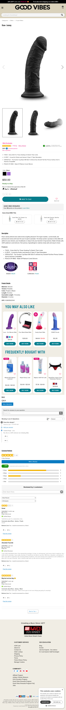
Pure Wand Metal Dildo (25, 332)
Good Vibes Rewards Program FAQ (24, 683)
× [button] (62, 689)
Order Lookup (18, 652)
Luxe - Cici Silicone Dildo (10, 332)
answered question (12, 148)
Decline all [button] (57, 702)
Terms (16, 658)
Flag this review (7, 533)
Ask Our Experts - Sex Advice (48, 650)
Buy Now (10, 344)
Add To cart (26, 199)
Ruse (37, 274)
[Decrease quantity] (3, 194)
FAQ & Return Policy (20, 660)
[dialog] (51, 698)
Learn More (26, 208)
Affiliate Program (18, 675)
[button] (2, 7)
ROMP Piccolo (55, 332)
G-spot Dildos (19, 20)
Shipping (17, 654)
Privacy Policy (18, 656)
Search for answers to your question (14, 410)
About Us (17, 648)
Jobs (14, 685)
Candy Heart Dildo (40, 332)
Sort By (48, 419)
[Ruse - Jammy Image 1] (33, 67)
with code (18, 2)
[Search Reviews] (61, 491)
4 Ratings (14, 145)
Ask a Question (6, 150)
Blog (40, 646)
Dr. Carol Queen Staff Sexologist (49, 652)
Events (41, 648)
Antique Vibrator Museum (20, 677)
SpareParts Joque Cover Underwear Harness (55, 378)
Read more (50, 698)
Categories (5, 20)
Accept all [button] (45, 702)
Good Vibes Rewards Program (22, 681)
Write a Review (22, 145)
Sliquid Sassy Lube (25, 377)
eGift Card (17, 646)
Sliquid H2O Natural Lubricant (10, 378)
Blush (13, 274)
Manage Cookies (19, 662)
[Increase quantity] (10, 194)
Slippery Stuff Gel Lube (40, 377)
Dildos (11, 20)
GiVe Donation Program (20, 679)
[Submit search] (61, 413)
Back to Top (32, 611)
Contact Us (17, 650)
